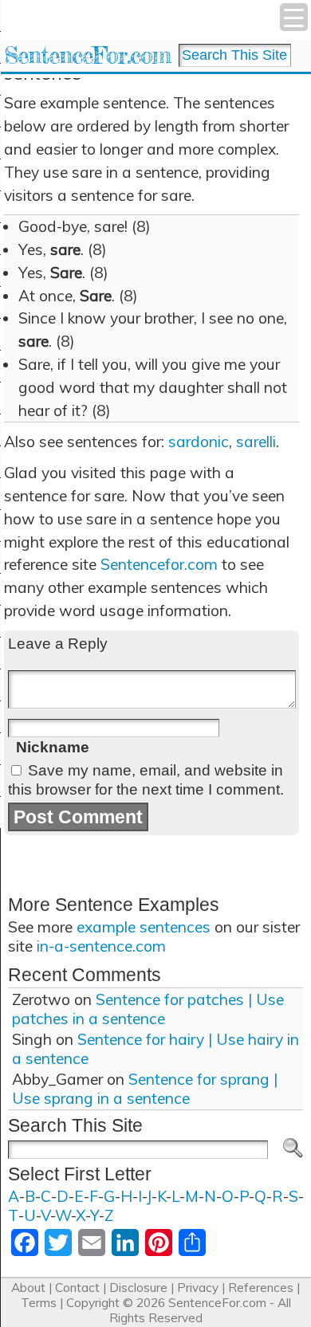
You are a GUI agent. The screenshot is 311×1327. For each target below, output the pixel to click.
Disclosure (138, 1287)
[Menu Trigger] (294, 17)
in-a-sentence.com (101, 946)
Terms (39, 1302)
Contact (77, 1287)
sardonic (198, 441)
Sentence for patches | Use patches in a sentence (148, 1009)
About (28, 1287)
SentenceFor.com (87, 55)
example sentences (144, 926)
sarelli (256, 441)
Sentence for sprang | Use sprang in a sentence (145, 1089)
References (260, 1287)
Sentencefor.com (159, 564)
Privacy (197, 1287)
